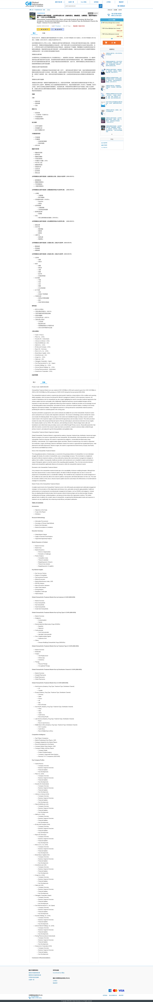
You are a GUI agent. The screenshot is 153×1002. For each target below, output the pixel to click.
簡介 (34, 382)
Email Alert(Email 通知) (58, 972)
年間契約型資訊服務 (34, 977)
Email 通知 (83, 2)
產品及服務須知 (113, 995)
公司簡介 (108, 2)
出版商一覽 (71, 2)
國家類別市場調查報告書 (35, 975)
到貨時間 (105, 142)
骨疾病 (48, 9)
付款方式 (105, 147)
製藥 (44, 9)
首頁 (32, 9)
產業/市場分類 (58, 2)
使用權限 (105, 145)
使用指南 (96, 2)
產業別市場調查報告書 (34, 972)
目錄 (43, 33)
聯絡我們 (121, 2)
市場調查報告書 (38, 9)
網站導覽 (121, 995)
